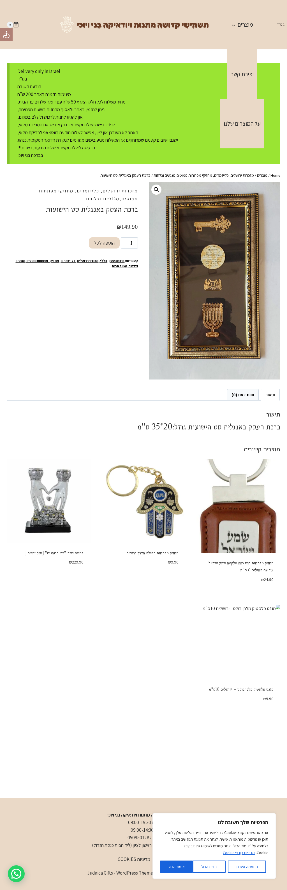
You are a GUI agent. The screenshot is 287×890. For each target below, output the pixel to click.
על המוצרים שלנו (242, 123)
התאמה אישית (247, 866)
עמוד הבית (119, 266)
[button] (156, 190)
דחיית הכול (209, 866)
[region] (214, 846)
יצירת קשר (242, 74)
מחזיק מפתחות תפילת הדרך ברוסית (152, 553)
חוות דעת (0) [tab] (243, 394)
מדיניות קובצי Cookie (239, 852)
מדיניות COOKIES (134, 859)
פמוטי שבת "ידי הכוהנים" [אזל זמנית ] (54, 553)
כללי (103, 261)
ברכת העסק (116, 261)
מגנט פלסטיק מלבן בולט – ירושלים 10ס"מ (241, 689)
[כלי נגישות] (6, 34)
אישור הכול (176, 866)
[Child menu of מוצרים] (242, 24)
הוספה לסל (104, 243)
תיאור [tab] (270, 394)
